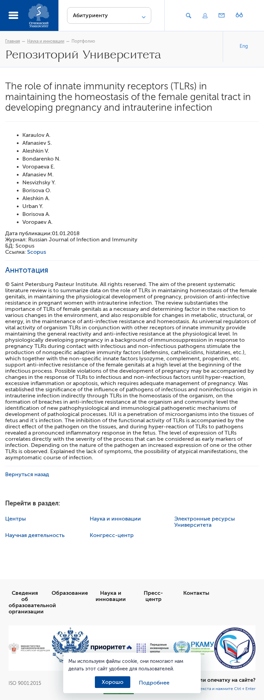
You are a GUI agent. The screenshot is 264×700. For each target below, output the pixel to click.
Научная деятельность (35, 535)
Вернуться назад (27, 474)
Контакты (196, 593)
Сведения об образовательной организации (32, 602)
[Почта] (222, 16)
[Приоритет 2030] (111, 648)
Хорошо (112, 682)
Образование (70, 593)
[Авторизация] (204, 16)
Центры (15, 519)
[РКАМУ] (193, 648)
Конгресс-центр (112, 535)
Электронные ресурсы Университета (204, 522)
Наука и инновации (45, 41)
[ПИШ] (152, 648)
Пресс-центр (153, 596)
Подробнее (154, 683)
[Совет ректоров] (234, 648)
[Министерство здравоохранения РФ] (29, 648)
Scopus (36, 252)
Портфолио (83, 41)
